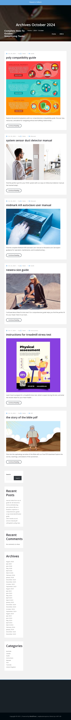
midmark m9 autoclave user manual (28, 205)
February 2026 (10, 575)
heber (24, 136)
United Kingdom (11, 667)
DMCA (62, 34)
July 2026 (9, 564)
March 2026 (9, 573)
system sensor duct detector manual (29, 140)
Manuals (33, 136)
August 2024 (10, 613)
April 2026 (9, 570)
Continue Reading (14, 126)
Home (54, 34)
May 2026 (9, 568)
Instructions (34, 330)
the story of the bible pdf (21, 417)
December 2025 (11, 580)
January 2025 (10, 602)
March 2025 (9, 600)
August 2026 (10, 561)
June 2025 (9, 593)
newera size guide (17, 270)
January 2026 (10, 577)
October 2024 (10, 609)
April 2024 (9, 623)
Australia (8, 651)
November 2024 (11, 607)
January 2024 (10, 629)
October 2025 (10, 584)
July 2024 (9, 616)
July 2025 (9, 591)
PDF (32, 413)
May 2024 (9, 620)
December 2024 (11, 604)
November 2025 (11, 582)
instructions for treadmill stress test (28, 334)
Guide (32, 266)
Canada (8, 653)
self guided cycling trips (13, 523)
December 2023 (11, 632)
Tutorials (8, 665)
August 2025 (10, 589)
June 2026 (9, 566)
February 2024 (10, 627)
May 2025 (9, 595)
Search (8, 474)
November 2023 (11, 634)
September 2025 (11, 586)
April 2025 (9, 598)
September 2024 (11, 611)
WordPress (33, 716)
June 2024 (9, 618)
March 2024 (9, 625)
